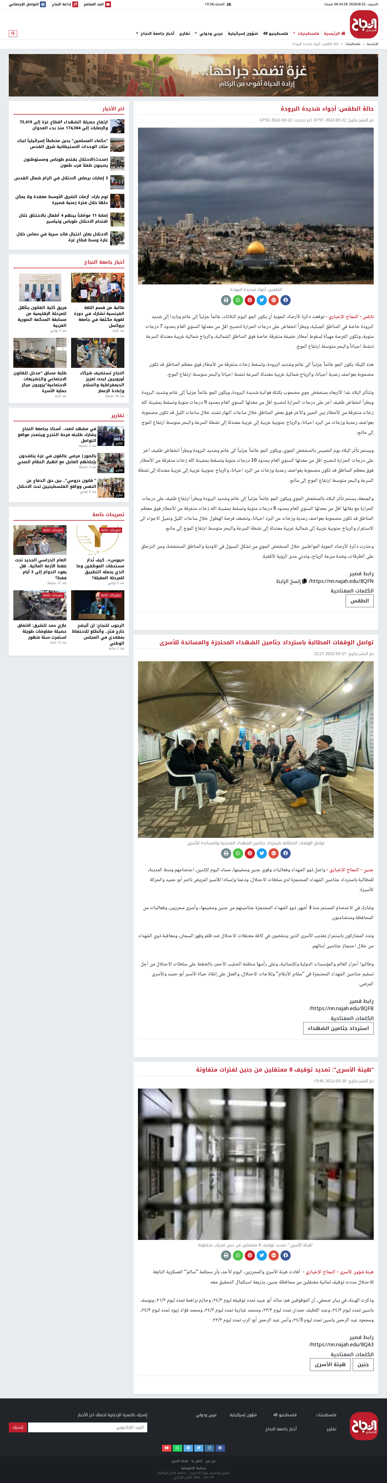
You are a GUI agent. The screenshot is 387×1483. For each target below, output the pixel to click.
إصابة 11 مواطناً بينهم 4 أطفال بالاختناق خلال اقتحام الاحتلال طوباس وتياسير (63, 218)
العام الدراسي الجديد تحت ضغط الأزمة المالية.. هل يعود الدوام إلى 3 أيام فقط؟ (41, 569)
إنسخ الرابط (289, 581)
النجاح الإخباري (364, 24)
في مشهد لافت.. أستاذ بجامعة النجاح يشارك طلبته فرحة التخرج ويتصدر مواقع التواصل (57, 435)
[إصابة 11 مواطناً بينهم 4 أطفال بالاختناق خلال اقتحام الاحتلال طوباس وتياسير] (117, 219)
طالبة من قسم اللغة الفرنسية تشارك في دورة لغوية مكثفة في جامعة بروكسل (99, 317)
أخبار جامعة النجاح (156, 33)
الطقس (359, 601)
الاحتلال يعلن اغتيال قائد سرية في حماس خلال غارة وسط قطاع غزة (62, 237)
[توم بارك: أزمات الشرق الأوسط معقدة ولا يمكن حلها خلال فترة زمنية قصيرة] (117, 201)
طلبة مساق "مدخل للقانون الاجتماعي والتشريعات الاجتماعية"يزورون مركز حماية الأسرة (40, 382)
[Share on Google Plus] (274, 300)
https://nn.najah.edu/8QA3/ (341, 1344)
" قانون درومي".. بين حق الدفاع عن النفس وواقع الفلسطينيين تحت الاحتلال (56, 484)
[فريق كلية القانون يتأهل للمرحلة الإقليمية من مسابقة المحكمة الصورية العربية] (40, 288)
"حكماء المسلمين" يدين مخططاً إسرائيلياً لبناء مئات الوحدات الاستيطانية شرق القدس (62, 144)
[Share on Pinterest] (250, 300)
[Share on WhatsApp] (238, 300)
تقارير (184, 33)
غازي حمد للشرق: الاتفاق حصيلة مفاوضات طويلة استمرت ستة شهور (42, 631)
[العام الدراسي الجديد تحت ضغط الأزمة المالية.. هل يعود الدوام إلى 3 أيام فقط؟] (40, 540)
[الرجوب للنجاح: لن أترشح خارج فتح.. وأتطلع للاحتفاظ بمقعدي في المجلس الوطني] (97, 605)
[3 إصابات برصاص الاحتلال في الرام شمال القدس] (117, 182)
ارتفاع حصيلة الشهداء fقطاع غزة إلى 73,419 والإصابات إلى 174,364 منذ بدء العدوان (64, 125)
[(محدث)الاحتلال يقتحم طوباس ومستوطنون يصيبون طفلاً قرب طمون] (117, 163)
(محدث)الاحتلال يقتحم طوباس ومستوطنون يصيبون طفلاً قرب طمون (66, 162)
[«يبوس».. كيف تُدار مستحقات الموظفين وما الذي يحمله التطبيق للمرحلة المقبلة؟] (97, 540)
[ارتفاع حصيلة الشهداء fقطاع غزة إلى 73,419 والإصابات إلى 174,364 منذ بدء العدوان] (117, 126)
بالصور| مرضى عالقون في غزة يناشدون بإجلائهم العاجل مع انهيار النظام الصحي (56, 459)
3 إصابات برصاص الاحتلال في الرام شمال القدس (61, 178)
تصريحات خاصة (108, 514)
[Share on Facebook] (285, 300)
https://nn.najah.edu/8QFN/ (341, 581)
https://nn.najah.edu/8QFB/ (341, 1008)
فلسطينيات (307, 33)
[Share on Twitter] (262, 300)
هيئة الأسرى (330, 1364)
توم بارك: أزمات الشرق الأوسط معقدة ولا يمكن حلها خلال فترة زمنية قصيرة (61, 200)
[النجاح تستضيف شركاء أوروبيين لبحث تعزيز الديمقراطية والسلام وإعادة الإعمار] (97, 353)
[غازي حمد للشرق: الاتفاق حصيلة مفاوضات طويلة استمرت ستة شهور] (40, 605)
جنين (363, 1364)
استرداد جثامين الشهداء (338, 1028)
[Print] (226, 300)
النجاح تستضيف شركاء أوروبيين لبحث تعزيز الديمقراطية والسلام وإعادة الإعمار (102, 382)
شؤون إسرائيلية (243, 33)
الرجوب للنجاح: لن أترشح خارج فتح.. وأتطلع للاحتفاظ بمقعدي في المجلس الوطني (98, 634)
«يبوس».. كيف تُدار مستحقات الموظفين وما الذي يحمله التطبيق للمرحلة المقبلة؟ (100, 569)
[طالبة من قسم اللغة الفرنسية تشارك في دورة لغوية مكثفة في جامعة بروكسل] (97, 288)
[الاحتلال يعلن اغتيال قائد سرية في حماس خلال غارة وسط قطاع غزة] (117, 238)
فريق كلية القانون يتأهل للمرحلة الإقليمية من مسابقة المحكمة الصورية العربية (42, 317)
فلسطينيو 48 (275, 33)
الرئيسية (372, 44)
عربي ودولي (210, 33)
